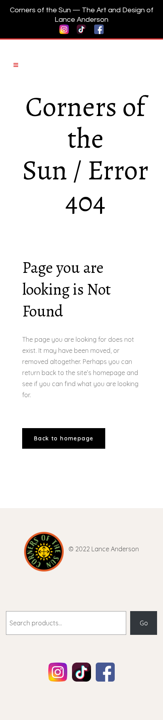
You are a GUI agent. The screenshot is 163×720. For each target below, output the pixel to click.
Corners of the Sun (83, 138)
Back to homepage (63, 438)
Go (144, 623)
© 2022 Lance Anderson (103, 549)
